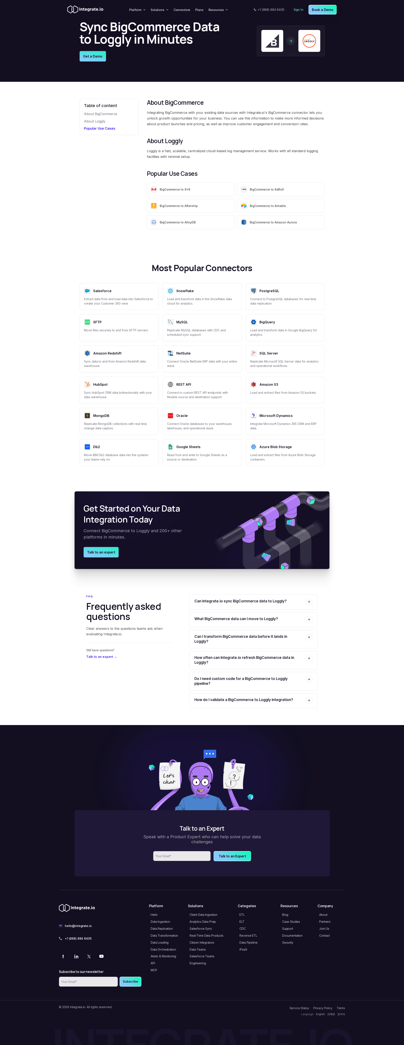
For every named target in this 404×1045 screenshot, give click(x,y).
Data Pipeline (248, 942)
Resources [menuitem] (216, 10)
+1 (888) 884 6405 (271, 9)
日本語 (331, 1014)
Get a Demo (92, 56)
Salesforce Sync (201, 928)
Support (287, 928)
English (320, 1014)
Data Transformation (164, 935)
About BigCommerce (100, 114)
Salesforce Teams (202, 956)
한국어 (341, 1014)
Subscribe (130, 981)
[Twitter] (88, 956)
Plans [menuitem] (199, 10)
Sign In (298, 9)
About (323, 914)
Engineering (198, 963)
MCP (154, 970)
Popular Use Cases (99, 128)
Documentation (292, 935)
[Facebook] (63, 956)
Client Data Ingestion (203, 914)
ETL (242, 914)
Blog (285, 914)
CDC (242, 928)
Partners (325, 921)
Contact (324, 935)
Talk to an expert (101, 552)
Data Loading (160, 942)
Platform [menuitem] (135, 10)
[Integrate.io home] (85, 9)
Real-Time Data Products (206, 935)
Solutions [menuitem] (157, 10)
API (153, 963)
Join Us (324, 928)
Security (287, 942)
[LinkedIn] (76, 956)
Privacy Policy (322, 1008)
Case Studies (291, 921)
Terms (341, 1008)
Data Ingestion (160, 921)
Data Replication (162, 928)
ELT (242, 921)
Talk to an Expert (232, 856)
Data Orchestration (163, 949)
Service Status (299, 1008)
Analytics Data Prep (203, 921)
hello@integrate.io (78, 926)
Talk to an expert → (101, 657)
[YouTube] (101, 956)
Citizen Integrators (202, 942)
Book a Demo (322, 10)
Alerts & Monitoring (163, 956)
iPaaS (243, 949)
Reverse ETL (248, 935)
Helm (154, 914)
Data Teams (198, 949)
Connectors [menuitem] (182, 10)
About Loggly (94, 121)
